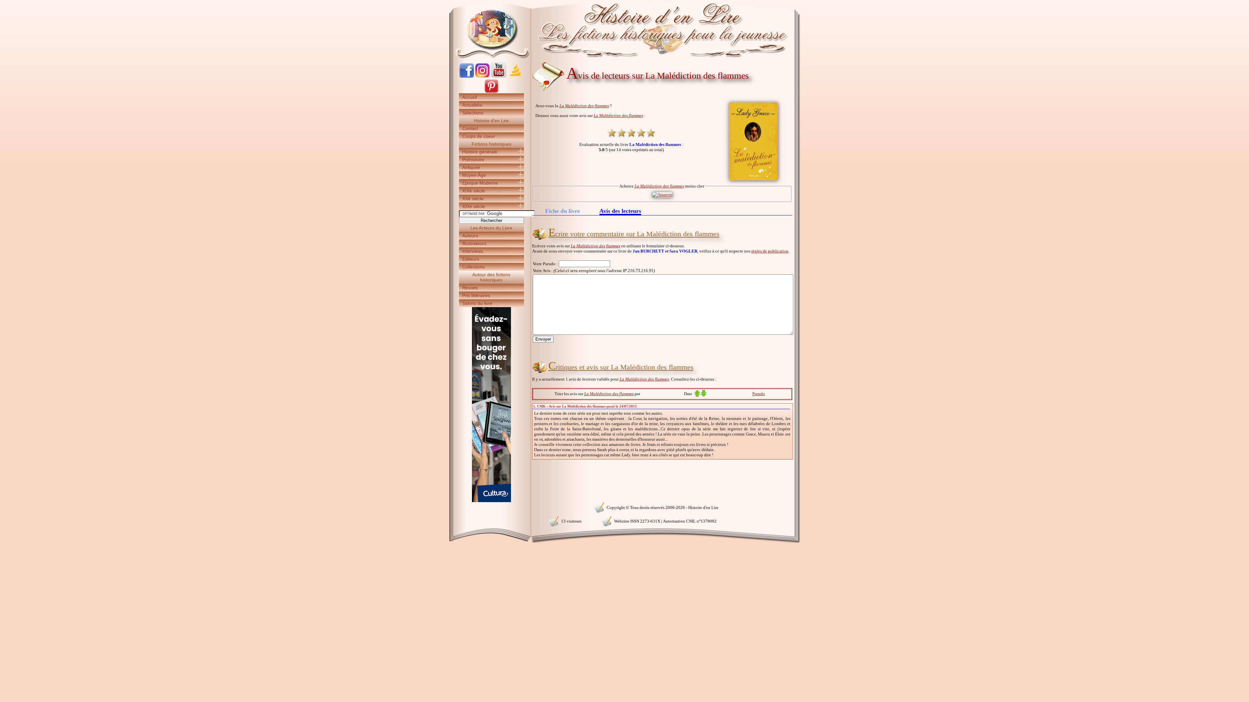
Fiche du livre (562, 211)
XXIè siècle (473, 206)
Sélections (472, 112)
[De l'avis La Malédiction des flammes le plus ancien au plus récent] (697, 395)
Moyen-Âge (474, 175)
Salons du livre (477, 303)
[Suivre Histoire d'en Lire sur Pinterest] (491, 91)
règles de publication (769, 251)
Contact (470, 128)
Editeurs (470, 259)
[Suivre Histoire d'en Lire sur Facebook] (467, 76)
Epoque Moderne (480, 183)
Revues (470, 287)
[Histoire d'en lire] (624, 29)
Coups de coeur (478, 136)
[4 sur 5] (641, 133)
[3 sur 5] (631, 133)
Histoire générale (479, 151)
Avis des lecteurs (620, 211)
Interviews (472, 251)
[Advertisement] (819, 113)
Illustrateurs (474, 243)
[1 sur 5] (612, 133)
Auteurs (470, 235)
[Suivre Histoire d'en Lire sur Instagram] (482, 76)
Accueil (469, 97)
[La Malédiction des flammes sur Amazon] (662, 194)
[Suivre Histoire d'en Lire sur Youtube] (498, 76)
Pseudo (758, 393)
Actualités (472, 105)
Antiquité (471, 167)
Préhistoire (473, 159)
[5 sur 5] (651, 133)
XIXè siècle (473, 190)
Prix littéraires (476, 295)
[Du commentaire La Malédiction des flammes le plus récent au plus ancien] (703, 395)
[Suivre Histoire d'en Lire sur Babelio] (515, 76)
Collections (473, 266)
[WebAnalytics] (491, 506)
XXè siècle (473, 198)
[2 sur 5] (621, 133)
